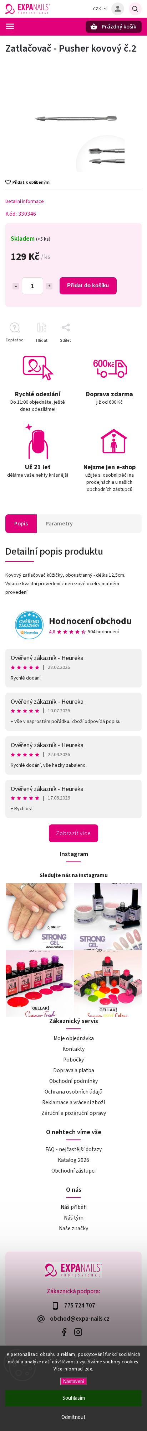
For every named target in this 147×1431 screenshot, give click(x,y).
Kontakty (73, 1049)
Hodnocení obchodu (90, 621)
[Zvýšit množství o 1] (49, 286)
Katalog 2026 (73, 1160)
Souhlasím (73, 1398)
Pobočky (73, 1060)
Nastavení (73, 1381)
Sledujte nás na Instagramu (74, 875)
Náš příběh (74, 1207)
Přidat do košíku (88, 285)
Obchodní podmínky (73, 1081)
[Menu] (10, 26)
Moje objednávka (74, 1038)
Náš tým (73, 1218)
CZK (97, 9)
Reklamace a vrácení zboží (73, 1102)
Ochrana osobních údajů (73, 1092)
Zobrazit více (73, 833)
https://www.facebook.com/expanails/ (63, 1331)
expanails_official (78, 1331)
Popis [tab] (21, 524)
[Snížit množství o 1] (15, 286)
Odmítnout (73, 1417)
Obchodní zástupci (73, 1171)
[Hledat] (135, 8)
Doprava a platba (73, 1070)
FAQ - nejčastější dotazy (73, 1149)
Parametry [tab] (59, 524)
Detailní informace (24, 201)
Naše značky (73, 1228)
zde (88, 1369)
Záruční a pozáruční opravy (73, 1113)
